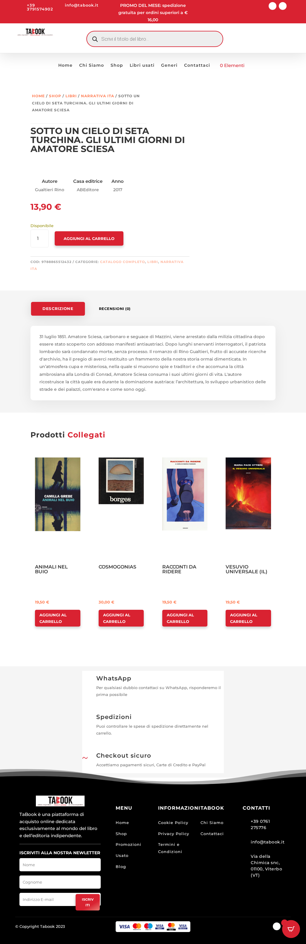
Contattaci (197, 65)
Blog (121, 866)
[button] (52, 462)
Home (65, 65)
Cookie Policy (173, 822)
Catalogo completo (122, 262)
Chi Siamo (91, 65)
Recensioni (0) (115, 308)
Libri (71, 96)
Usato (122, 855)
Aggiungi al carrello (89, 238)
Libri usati (142, 65)
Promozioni (128, 844)
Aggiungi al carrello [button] (53, 618)
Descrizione (58, 308)
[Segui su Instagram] (283, 6)
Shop (117, 65)
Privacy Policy (173, 833)
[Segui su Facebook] (272, 6)
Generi (169, 65)
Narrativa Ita (97, 96)
